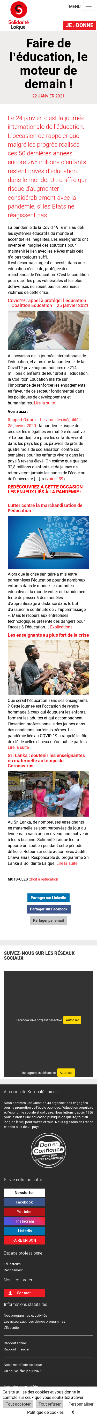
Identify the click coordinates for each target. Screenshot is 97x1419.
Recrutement (13, 1270)
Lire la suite (44, 402)
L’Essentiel (11, 1328)
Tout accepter (18, 1404)
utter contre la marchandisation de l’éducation (45, 507)
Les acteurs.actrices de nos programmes (34, 1321)
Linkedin (24, 1231)
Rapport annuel (15, 1343)
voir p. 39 (55, 478)
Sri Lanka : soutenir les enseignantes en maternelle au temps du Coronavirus (46, 760)
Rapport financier (16, 1349)
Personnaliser (81, 1404)
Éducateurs (12, 1264)
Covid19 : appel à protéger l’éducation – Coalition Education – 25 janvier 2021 (48, 303)
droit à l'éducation (44, 879)
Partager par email (48, 920)
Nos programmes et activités (25, 1315)
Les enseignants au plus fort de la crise (48, 635)
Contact (24, 1293)
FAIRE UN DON (24, 1240)
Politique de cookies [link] (45, 1412)
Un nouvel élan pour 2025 (22, 1371)
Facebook (24, 1202)
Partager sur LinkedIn (48, 897)
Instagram (24, 1221)
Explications (61, 626)
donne (79, 25)
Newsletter (24, 1193)
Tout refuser (50, 1404)
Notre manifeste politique (23, 1365)
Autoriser (72, 1020)
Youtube (24, 1212)
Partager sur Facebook (48, 909)
